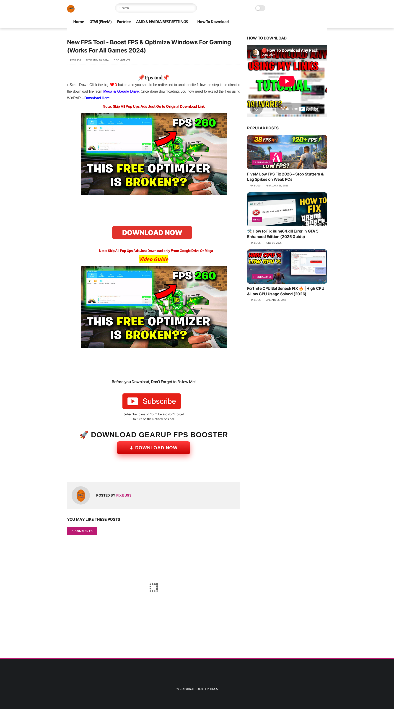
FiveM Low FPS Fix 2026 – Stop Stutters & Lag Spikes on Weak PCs (285, 177)
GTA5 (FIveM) (100, 21)
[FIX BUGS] (71, 11)
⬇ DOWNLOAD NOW (154, 447)
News (257, 219)
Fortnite (124, 21)
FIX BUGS (211, 689)
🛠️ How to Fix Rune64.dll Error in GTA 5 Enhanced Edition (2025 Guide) (283, 234)
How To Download (213, 21)
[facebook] (71, 471)
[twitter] (80, 471)
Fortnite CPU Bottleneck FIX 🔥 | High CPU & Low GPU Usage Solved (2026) (285, 291)
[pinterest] (98, 471)
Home (78, 21)
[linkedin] (107, 471)
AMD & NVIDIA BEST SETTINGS (162, 21)
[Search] (192, 8)
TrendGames (262, 162)
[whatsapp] (89, 471)
